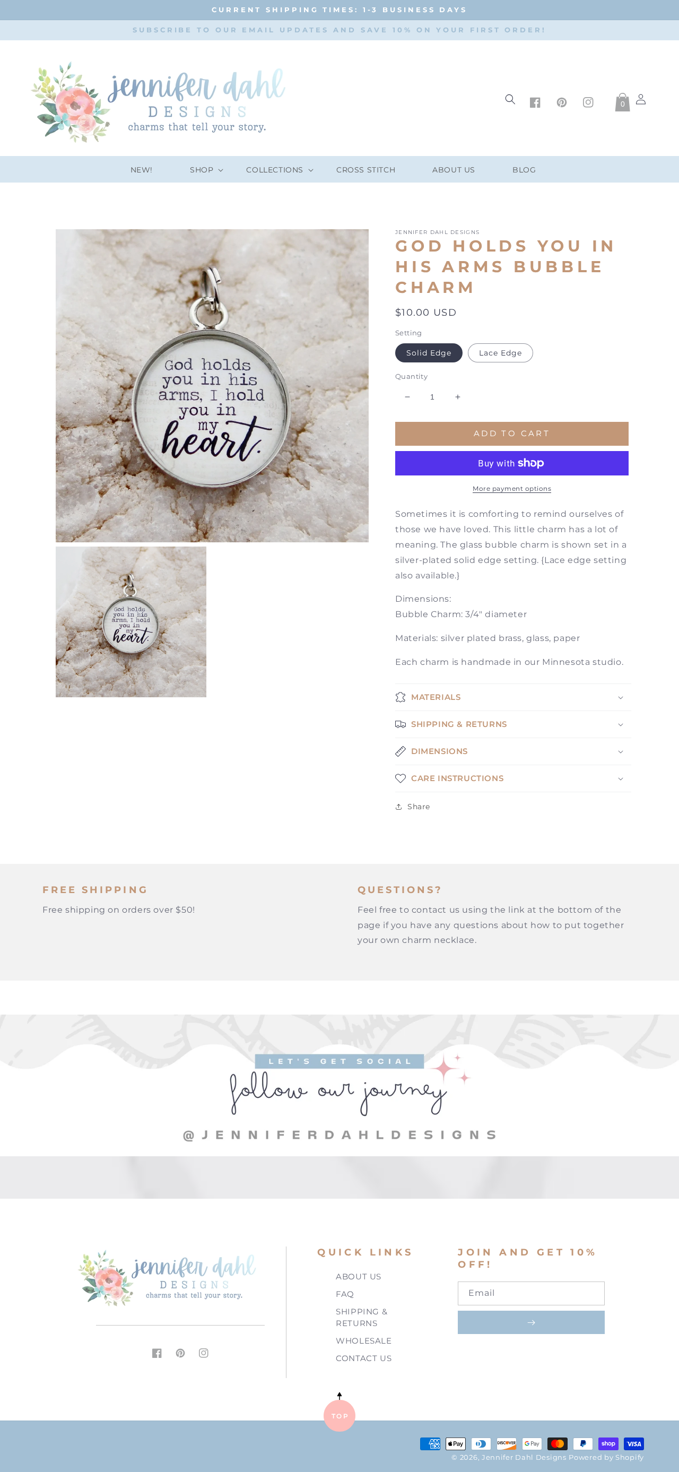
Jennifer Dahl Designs (524, 1457)
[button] (199, 170)
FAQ (345, 1294)
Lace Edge (500, 353)
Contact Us (363, 1358)
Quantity (411, 376)
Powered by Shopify (606, 1457)
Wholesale (363, 1341)
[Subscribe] (531, 1322)
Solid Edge (428, 353)
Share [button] (418, 806)
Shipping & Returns (361, 1317)
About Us (358, 1276)
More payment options (512, 488)
